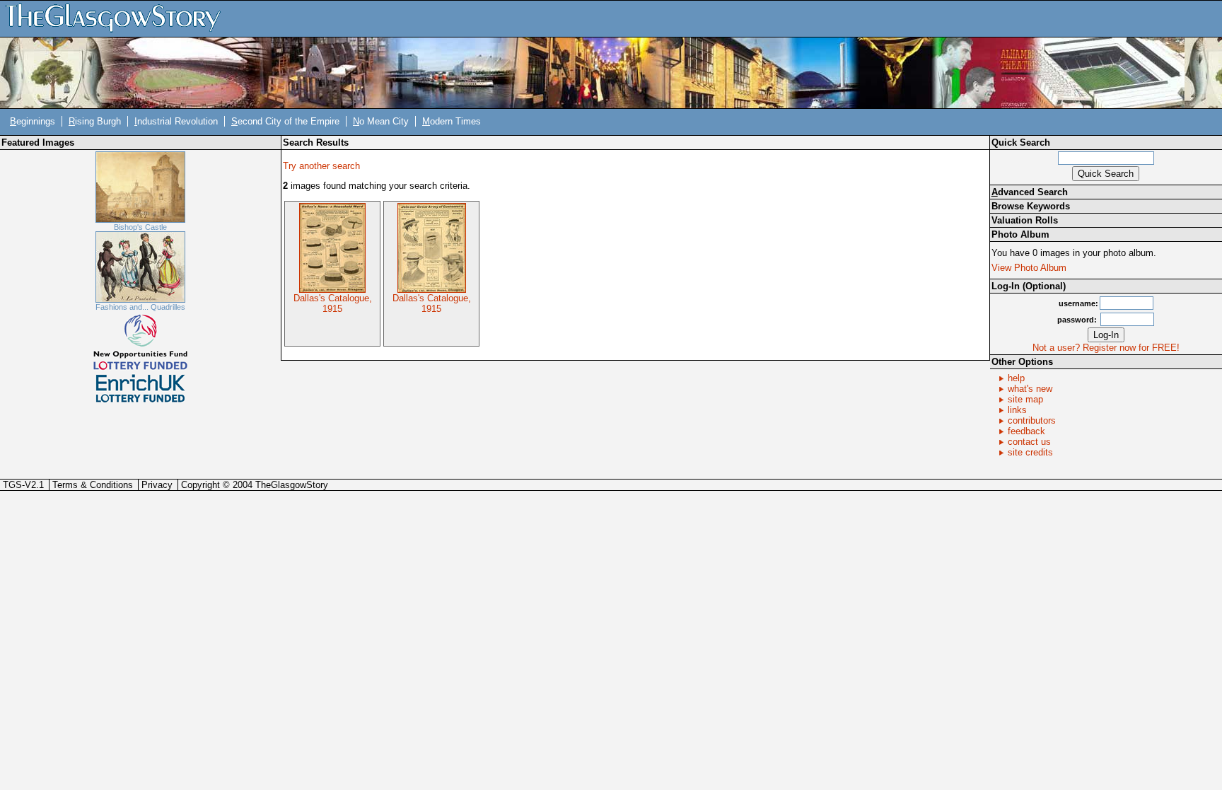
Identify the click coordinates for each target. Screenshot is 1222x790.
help (1016, 378)
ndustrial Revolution (176, 121)
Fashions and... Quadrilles (140, 307)
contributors (1032, 420)
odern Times (451, 121)
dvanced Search (1029, 192)
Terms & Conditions (92, 485)
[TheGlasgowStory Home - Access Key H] (118, 18)
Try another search (321, 166)
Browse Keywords (1030, 206)
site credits (1030, 452)
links (1017, 410)
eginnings (32, 121)
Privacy (157, 485)
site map (1025, 399)
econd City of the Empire (285, 121)
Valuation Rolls (1024, 220)
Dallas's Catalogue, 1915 (332, 303)
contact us (1029, 441)
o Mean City (381, 121)
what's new (1030, 388)
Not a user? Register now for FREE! (1106, 347)
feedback (1026, 431)
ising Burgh (95, 121)
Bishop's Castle (140, 227)
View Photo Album (1028, 267)
